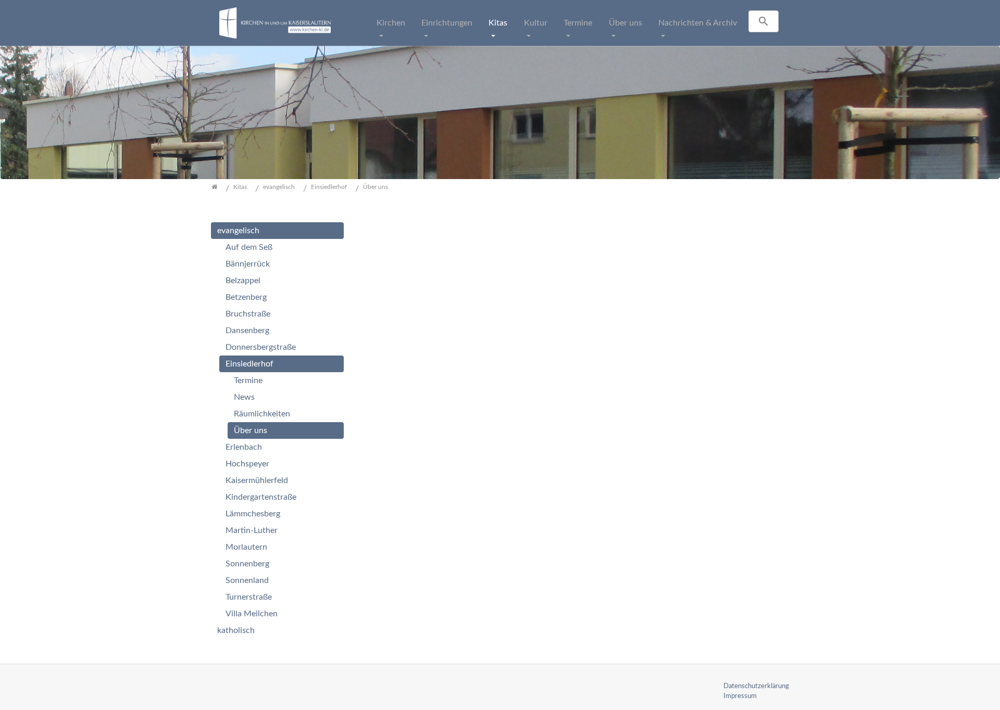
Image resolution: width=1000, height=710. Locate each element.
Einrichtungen (446, 23)
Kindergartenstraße (261, 497)
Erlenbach (244, 447)
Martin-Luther (252, 530)
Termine (578, 23)
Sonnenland (247, 580)
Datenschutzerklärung (756, 686)
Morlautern (246, 547)
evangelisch (238, 230)
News (244, 397)
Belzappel (243, 280)
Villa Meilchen (252, 614)
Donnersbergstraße (261, 347)
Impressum (740, 696)
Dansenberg (247, 330)
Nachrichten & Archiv (697, 23)
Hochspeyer (247, 464)
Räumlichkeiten (262, 414)
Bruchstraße (248, 314)
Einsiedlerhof (249, 364)
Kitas (498, 23)
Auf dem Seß (249, 247)
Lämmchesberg (253, 514)
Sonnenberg (247, 564)
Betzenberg (246, 297)
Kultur (535, 23)
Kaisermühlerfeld (257, 480)
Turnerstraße (249, 597)
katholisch (236, 630)
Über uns (625, 23)
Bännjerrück (248, 264)
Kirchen (391, 23)
